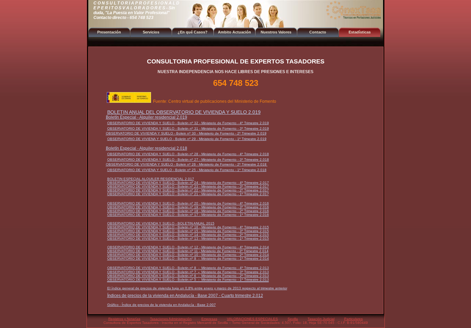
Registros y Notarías (124, 319)
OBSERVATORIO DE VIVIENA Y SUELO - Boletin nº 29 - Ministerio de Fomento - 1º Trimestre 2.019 (187, 139)
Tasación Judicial (321, 319)
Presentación (109, 32)
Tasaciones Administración (171, 319)
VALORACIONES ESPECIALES (252, 319)
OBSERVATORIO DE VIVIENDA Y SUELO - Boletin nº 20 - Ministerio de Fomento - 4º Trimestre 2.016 (188, 203)
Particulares (353, 319)
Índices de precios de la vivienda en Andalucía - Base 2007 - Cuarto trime (175, 295)
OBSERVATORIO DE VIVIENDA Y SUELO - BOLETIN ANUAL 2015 (160, 223)
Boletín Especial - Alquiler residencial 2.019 (146, 117)
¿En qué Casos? (193, 32)
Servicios (151, 32)
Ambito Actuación (234, 32)
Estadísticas (360, 32)
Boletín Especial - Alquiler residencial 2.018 (146, 148)
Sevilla (293, 319)
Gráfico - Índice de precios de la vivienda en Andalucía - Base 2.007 (161, 305)
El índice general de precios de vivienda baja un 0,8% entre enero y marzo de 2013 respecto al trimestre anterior (197, 288)
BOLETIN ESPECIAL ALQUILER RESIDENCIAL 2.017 (150, 179)
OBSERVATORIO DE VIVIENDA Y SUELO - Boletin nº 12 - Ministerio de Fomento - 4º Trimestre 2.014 (188, 247)
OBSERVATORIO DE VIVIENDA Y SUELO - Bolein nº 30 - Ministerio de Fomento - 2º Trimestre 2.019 (186, 133)
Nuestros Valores (276, 32)
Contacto (317, 32)
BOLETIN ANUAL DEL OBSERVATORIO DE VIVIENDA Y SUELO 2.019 (184, 112)
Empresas (209, 319)
